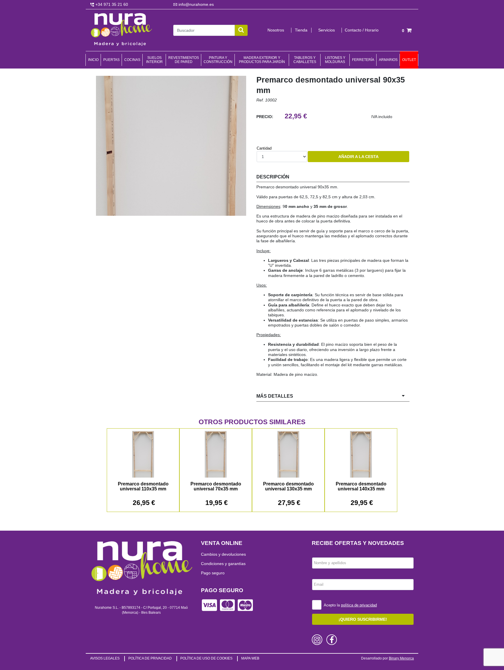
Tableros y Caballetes (304, 60)
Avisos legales (105, 658)
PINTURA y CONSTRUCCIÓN (218, 60)
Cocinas (132, 60)
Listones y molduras (335, 60)
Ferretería (363, 60)
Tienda (301, 30)
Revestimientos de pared (183, 60)
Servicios (326, 30)
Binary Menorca (401, 658)
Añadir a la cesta (358, 156)
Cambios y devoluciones (223, 554)
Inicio (93, 60)
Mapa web (250, 658)
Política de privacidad (150, 658)
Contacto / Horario (362, 30)
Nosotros (275, 30)
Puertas (111, 60)
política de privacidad (359, 605)
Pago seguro (213, 573)
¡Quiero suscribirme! (363, 619)
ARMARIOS (388, 60)
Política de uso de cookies (206, 658)
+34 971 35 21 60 (111, 4)
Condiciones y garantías (223, 563)
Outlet (409, 60)
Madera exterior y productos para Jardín (262, 60)
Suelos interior (154, 60)
